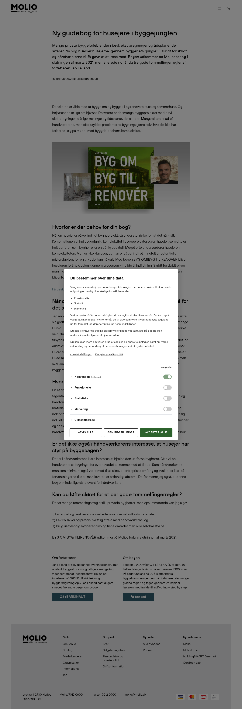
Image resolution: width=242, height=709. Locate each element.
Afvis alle (86, 432)
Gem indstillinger (121, 432)
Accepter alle (156, 432)
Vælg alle (166, 366)
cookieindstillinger (81, 354)
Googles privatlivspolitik (109, 354)
